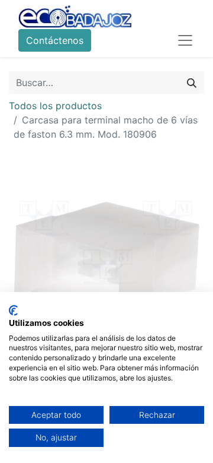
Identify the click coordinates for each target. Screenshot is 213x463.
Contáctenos (54, 40)
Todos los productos (55, 106)
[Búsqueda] (191, 82)
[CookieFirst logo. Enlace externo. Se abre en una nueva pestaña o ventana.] (13, 310)
